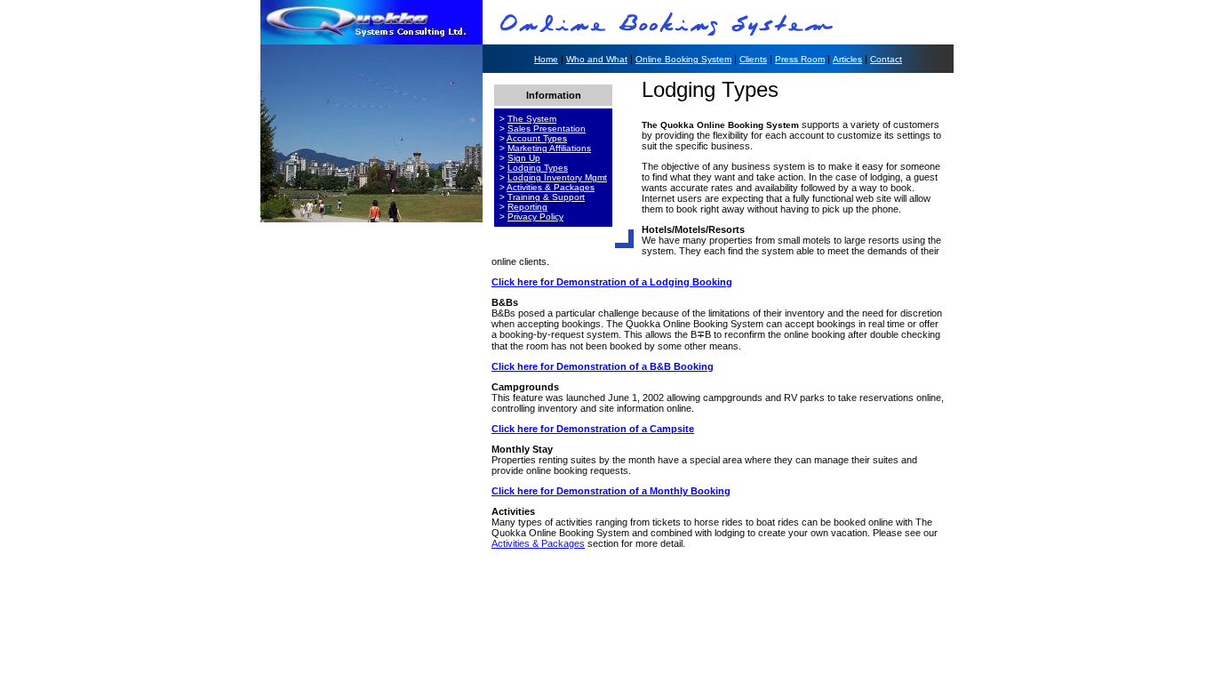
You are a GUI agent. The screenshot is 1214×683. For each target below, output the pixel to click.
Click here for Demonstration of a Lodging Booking (611, 282)
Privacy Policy (535, 216)
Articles (847, 59)
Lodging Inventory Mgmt (557, 177)
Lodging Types (537, 168)
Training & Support (546, 197)
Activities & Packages (551, 187)
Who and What (596, 59)
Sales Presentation (546, 128)
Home (546, 59)
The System (531, 119)
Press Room (800, 59)
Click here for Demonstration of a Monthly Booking (611, 491)
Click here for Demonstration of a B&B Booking (602, 366)
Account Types (537, 138)
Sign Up (523, 158)
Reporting (527, 207)
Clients (753, 59)
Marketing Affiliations (549, 148)
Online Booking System (683, 59)
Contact (886, 59)
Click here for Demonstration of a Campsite (592, 428)
